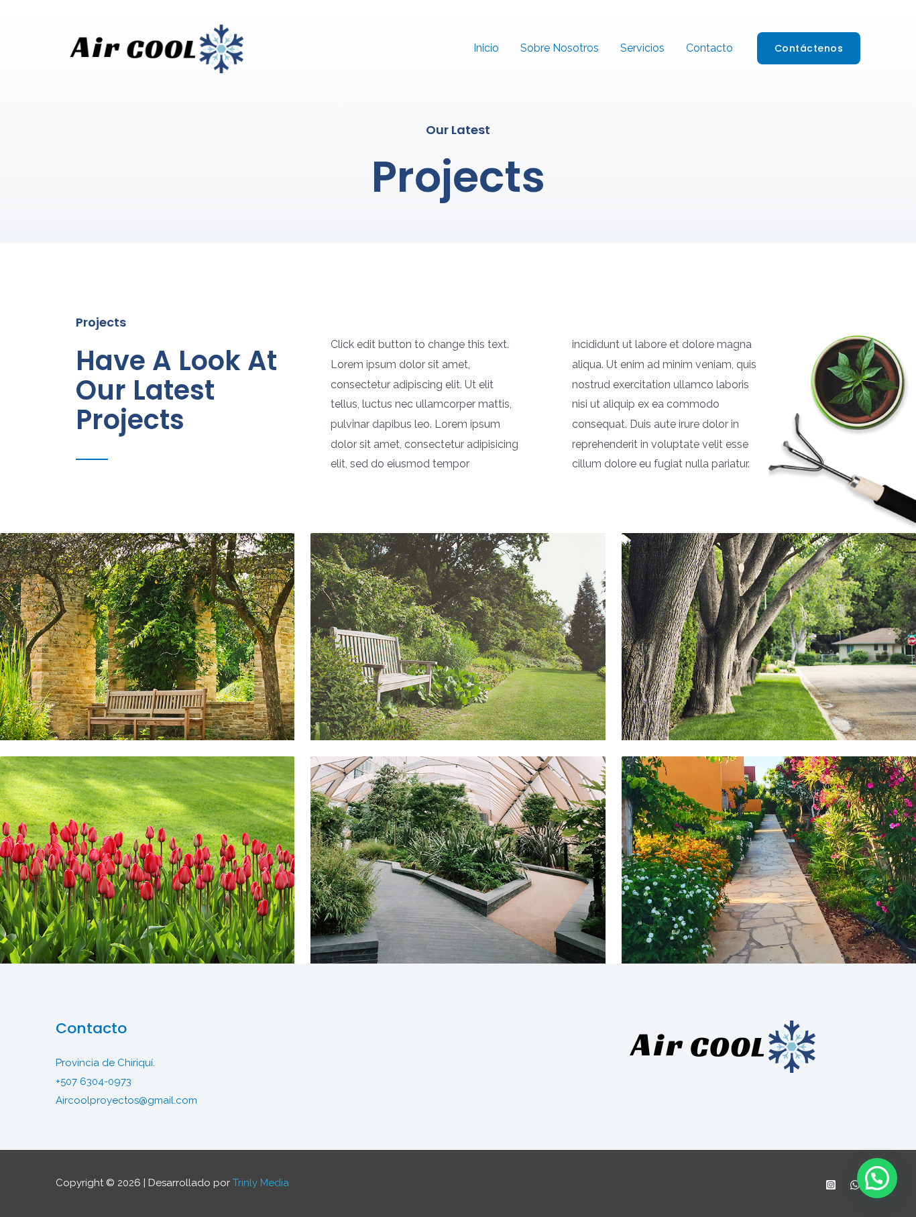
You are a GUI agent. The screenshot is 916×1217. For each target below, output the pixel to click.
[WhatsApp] (855, 1184)
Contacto (709, 48)
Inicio (486, 48)
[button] (877, 1178)
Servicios (642, 48)
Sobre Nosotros (559, 48)
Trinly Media (261, 1183)
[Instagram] (830, 1184)
